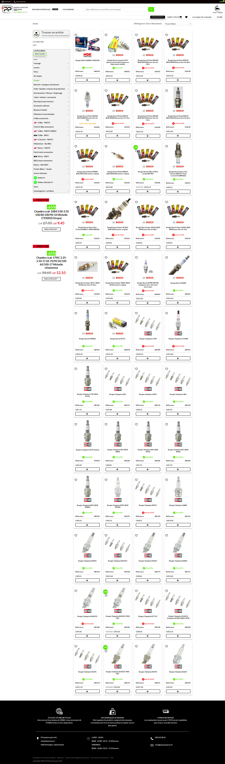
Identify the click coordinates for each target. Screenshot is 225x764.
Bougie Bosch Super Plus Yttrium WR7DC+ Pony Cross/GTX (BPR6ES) (178, 174)
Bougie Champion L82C (117, 394)
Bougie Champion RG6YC (87, 672)
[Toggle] (68, 63)
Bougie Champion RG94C (148, 672)
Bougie (36, 80)
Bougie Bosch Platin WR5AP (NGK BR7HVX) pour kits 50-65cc (148, 118)
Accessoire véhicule (41, 106)
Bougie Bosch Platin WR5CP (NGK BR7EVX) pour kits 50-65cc (178, 117)
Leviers (36, 68)
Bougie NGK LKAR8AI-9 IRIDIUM (87, 60)
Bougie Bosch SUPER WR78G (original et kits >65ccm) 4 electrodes (148, 285)
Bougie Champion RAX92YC (87, 616)
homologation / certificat (44, 191)
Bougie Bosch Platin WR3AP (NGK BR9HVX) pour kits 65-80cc (148, 62)
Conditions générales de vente (77, 757)
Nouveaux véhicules (41, 9)
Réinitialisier (40, 54)
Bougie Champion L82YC (148, 394)
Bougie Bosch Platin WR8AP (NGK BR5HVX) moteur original (87, 173)
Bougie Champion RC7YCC (148, 616)
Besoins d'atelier (40, 110)
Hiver (36, 187)
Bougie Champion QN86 (178, 505)
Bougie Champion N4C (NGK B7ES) (148, 451)
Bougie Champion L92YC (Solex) (87, 450)
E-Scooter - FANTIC (45, 140)
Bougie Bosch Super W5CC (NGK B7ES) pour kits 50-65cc (87, 284)
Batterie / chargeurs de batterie (46, 85)
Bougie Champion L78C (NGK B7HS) (87, 395)
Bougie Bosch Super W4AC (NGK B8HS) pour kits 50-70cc (178, 228)
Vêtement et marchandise (44, 114)
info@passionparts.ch (163, 745)
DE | (218, 17)
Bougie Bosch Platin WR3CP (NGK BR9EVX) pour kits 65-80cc (178, 61)
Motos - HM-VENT (41, 165)
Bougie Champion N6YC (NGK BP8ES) (87, 506)
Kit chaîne (38, 76)
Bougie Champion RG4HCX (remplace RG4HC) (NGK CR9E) (178, 617)
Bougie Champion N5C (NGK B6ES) (178, 451)
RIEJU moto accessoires (43, 161)
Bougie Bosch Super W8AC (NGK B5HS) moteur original (118, 284)
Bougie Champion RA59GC (117, 561)
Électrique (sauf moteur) (43, 102)
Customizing (68, 9)
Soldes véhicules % (45, 182)
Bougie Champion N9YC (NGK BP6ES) (117, 506)
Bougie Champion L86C (178, 394)
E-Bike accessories (41, 118)
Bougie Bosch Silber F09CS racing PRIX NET (148, 173)
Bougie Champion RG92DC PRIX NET (117, 673)
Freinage (37, 63)
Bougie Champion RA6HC (148, 561)
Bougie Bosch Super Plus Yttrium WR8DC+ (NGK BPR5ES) (87, 228)
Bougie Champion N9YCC (148, 505)
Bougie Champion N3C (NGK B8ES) (117, 451)
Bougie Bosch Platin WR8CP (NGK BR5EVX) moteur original (118, 173)
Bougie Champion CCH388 (178, 339)
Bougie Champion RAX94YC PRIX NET (118, 617)
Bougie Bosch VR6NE (178, 283)
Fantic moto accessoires (43, 152)
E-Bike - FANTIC (44, 123)
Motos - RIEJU (43, 156)
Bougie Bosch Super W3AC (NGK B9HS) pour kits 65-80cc (148, 228)
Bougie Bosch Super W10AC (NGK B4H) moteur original (117, 228)
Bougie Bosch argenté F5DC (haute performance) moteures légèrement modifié (117, 62)
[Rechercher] (151, 9)
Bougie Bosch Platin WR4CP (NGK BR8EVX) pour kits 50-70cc (118, 117)
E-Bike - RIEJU (43, 135)
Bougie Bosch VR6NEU (87, 339)
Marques (60, 757)
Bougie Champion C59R (148, 339)
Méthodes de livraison (100, 757)
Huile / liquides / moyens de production (49, 89)
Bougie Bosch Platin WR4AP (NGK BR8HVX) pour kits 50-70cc (87, 118)
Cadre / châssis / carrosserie (45, 97)
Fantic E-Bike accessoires (44, 127)
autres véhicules (40, 173)
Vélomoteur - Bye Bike (42, 144)
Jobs (112, 757)
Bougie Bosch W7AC (117, 339)
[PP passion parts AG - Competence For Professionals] (15, 9)
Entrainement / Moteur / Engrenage (48, 93)
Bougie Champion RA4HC (87, 561)
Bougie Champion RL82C (178, 672)
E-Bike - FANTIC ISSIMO (47, 131)
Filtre (36, 72)
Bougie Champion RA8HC (178, 561)
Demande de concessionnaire (44, 757)
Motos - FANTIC (44, 148)
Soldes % (41, 178)
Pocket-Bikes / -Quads (43, 169)
